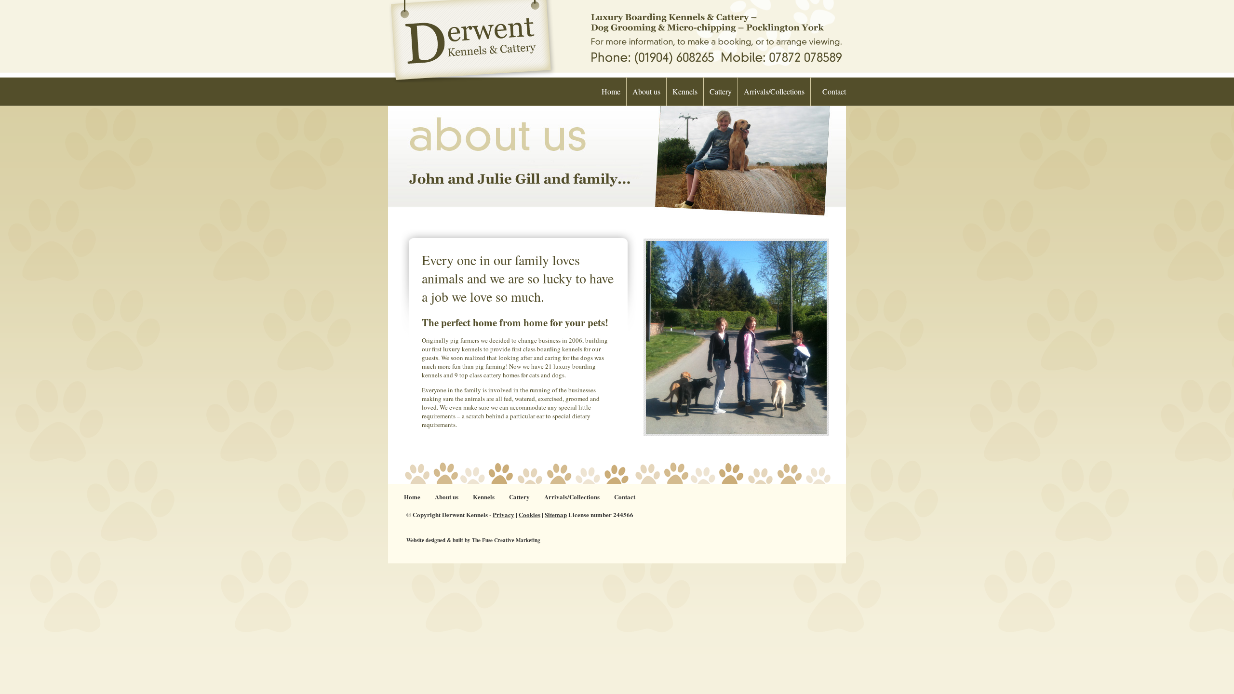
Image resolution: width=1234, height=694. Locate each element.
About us (646, 91)
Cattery (721, 91)
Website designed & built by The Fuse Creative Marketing (473, 540)
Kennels (684, 91)
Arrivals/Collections (774, 91)
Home (611, 91)
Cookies (529, 514)
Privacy (503, 514)
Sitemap (556, 514)
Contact (834, 91)
